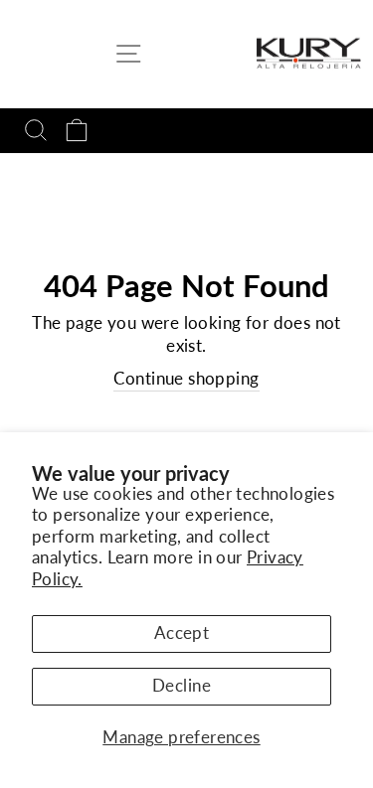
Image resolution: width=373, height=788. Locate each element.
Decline (181, 686)
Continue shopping (186, 379)
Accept (181, 633)
